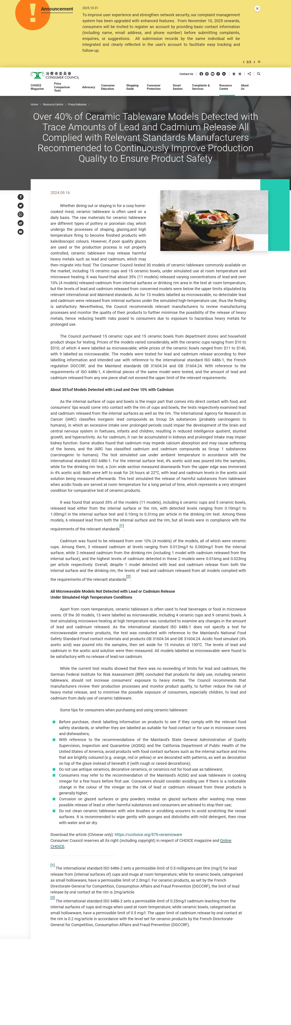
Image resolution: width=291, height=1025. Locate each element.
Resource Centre (53, 104)
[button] (243, 62)
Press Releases (77, 104)
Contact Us (186, 74)
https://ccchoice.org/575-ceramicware (148, 834)
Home (34, 104)
